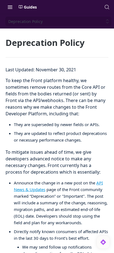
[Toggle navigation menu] (10, 6)
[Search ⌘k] (106, 6)
